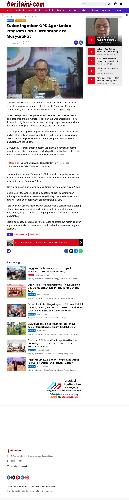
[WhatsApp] (81, 251)
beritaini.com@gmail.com (21, 466)
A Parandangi (16, 42)
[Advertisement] (35, 428)
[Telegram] (76, 251)
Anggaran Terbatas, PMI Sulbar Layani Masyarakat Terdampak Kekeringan (49, 270)
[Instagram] (27, 477)
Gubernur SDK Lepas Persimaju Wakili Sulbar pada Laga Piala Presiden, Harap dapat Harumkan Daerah (52, 343)
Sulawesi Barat (20, 20)
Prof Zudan (35, 235)
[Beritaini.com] (25, 4)
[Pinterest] (18, 477)
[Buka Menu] (120, 3)
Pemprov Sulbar (21, 235)
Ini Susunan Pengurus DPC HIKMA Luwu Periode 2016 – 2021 (108, 60)
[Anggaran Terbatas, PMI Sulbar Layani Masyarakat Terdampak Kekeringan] (16, 273)
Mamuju (30, 275)
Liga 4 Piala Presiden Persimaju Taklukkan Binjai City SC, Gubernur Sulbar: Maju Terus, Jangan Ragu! (54, 288)
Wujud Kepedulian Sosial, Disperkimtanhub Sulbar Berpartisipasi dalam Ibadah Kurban (52, 325)
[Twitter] (71, 251)
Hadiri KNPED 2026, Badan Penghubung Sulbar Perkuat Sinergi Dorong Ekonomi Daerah (53, 361)
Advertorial (10, 20)
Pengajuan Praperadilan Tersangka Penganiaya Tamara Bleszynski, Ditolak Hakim (108, 79)
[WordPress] (23, 477)
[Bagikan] (81, 42)
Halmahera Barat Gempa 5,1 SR (108, 69)
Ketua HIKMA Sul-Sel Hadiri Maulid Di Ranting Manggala (107, 50)
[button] (108, 4)
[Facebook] (66, 251)
